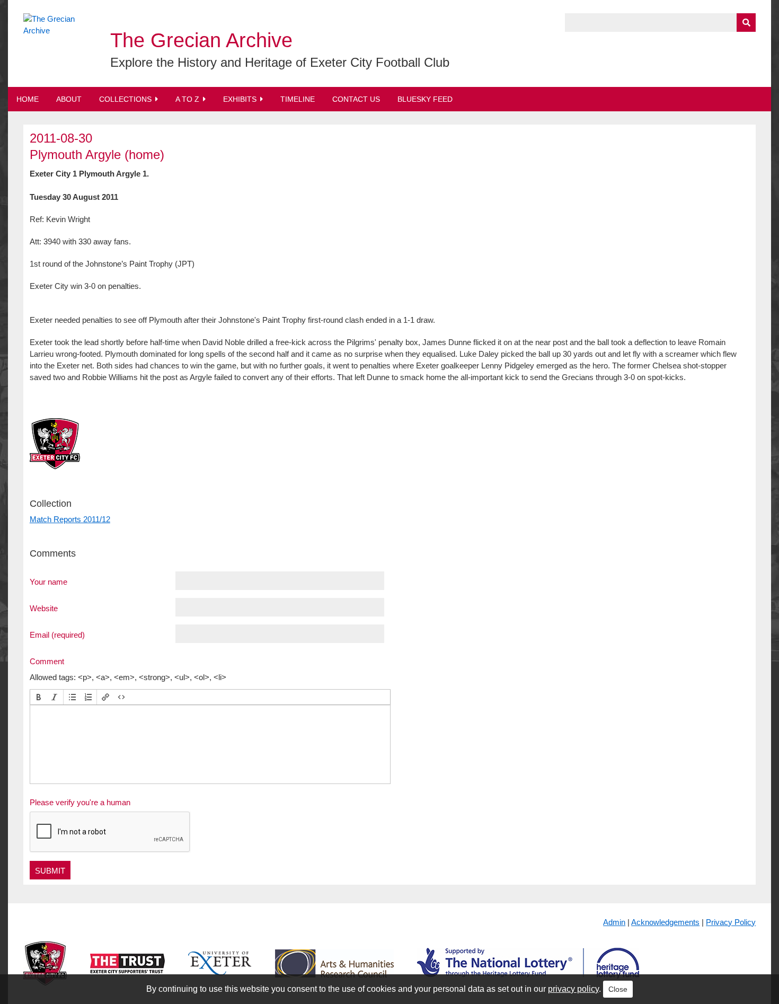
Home (27, 99)
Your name (48, 581)
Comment (47, 661)
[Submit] (746, 22)
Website (44, 608)
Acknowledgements (665, 922)
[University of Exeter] (220, 971)
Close (617, 989)
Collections (125, 99)
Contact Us (356, 99)
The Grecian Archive (201, 40)
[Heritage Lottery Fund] (528, 971)
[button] (38, 697)
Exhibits (239, 99)
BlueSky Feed (425, 99)
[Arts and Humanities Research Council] (334, 971)
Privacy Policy (731, 922)
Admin (614, 922)
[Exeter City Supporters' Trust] (127, 971)
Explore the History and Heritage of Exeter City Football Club (279, 62)
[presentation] (39, 697)
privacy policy (573, 988)
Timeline (297, 99)
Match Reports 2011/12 (70, 519)
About (69, 99)
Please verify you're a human (80, 802)
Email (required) (57, 634)
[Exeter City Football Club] (45, 971)
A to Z (187, 99)
